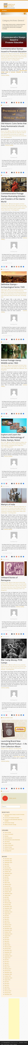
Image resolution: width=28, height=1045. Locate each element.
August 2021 (7, 875)
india (23, 366)
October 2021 (8, 871)
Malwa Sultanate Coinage (10, 824)
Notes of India (8, 843)
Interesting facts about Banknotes (12, 839)
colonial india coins (12, 132)
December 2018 (8, 928)
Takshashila (9, 58)
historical (24, 443)
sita (18, 585)
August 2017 (7, 957)
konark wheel (6, 295)
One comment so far (7, 717)
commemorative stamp (11, 292)
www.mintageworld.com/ (7, 98)
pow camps (10, 666)
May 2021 (7, 880)
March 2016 (7, 989)
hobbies (2, 445)
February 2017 (8, 968)
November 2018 (8, 930)
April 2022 (7, 866)
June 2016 (7, 983)
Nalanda (11, 56)
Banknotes (18, 442)
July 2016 (7, 981)
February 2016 (8, 990)
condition (7, 443)
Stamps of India (16, 53)
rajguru (24, 509)
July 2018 (7, 937)
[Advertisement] (14, 1018)
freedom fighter (17, 508)
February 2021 (8, 884)
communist (11, 508)
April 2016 (7, 987)
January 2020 (8, 904)
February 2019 (8, 924)
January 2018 (8, 948)
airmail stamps (8, 290)
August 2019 (7, 913)
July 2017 (7, 959)
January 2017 (8, 970)
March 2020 (7, 901)
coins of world (21, 584)
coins (25, 442)
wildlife (12, 368)
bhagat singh (21, 506)
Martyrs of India (8, 504)
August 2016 (7, 979)
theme (22, 445)
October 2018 (8, 932)
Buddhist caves (4, 292)
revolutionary (9, 511)
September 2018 (8, 934)
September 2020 (8, 893)
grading (16, 443)
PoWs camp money (16, 666)
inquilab (2, 509)
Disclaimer (21, 1042)
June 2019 (7, 917)
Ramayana (12, 585)
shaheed (14, 511)
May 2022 (7, 864)
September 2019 (8, 912)
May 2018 (7, 941)
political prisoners (19, 509)
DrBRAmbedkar (24, 53)
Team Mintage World (15, 59)
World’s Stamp (7, 210)
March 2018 (7, 945)
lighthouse (6, 445)
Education (3, 55)
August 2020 (7, 895)
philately (13, 509)
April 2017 (7, 965)
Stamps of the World (11, 205)
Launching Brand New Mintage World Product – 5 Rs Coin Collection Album (14, 744)
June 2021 (7, 879)
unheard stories (4, 588)
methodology (11, 445)
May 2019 (7, 919)
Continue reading (6, 75)
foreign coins (19, 132)
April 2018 (7, 943)
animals (9, 366)
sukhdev (21, 511)
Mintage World (7, 1042)
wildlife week (21, 368)
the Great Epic (23, 587)
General (11, 53)
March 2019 (7, 923)
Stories (11, 587)
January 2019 (8, 926)
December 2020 (8, 888)
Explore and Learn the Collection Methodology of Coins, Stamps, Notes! (12, 437)
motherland (9, 509)
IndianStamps (20, 293)
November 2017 (8, 952)
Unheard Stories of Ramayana (13, 588)
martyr (5, 509)
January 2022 (8, 868)
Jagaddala (8, 56)
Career (11, 1044)
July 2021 (7, 877)
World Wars (3, 669)
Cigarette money (4, 666)
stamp (19, 295)
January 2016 (8, 992)
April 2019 (7, 921)
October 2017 (8, 954)
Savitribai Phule (4, 58)
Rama (9, 585)
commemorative (14, 366)
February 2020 (8, 902)
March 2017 (7, 967)
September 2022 (8, 862)
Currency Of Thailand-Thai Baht (12, 817)
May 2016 (7, 985)
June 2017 (7, 961)
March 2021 (7, 882)
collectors (3, 443)
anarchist (17, 506)
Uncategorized (8, 850)
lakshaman (5, 585)
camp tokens (23, 664)
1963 (6, 366)
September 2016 (8, 978)
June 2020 (7, 899)
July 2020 (7, 897)
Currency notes (12, 443)
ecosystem (20, 366)
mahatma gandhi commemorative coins (10, 134)
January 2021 (8, 886)
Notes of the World (9, 845)
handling (20, 443)
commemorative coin (5, 508)
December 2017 (8, 950)
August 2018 (7, 935)
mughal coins (21, 134)
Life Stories (22, 203)
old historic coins (11, 135)
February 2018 (8, 946)
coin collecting (6, 132)
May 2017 (7, 963)
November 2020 (8, 890)
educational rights (8, 55)
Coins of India (12, 582)
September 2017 (8, 956)
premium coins (18, 135)
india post (5, 293)
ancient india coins (16, 131)
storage (18, 445)
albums (14, 442)
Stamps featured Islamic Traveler (15, 206)
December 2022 (8, 858)
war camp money (7, 668)
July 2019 (7, 915)
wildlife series (16, 368)
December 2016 (8, 972)
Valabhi (13, 58)
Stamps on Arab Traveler (8, 208)
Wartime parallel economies (20, 668)
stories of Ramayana (17, 587)
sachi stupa (15, 295)
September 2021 (8, 873)
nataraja (10, 295)
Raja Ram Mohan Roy (23, 56)
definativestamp (19, 292)
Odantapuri (16, 56)
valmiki (20, 588)
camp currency (17, 664)
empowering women (16, 55)
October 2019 (8, 910)
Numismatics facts (4, 135)
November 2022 (8, 860)
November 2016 (8, 974)
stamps (15, 445)
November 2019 (8, 908)
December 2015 (8, 994)
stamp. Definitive (7, 368)
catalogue (22, 442)
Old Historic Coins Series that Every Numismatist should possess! (14, 126)
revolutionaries (4, 511)
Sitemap (15, 1044)
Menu (5, 10)
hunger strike (22, 508)
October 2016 (8, 976)
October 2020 (8, 891)
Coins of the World (9, 834)
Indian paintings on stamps (13, 293)
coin (25, 506)
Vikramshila (17, 58)
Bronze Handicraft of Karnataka (18, 290)
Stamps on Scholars (17, 208)
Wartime (12, 668)
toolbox (2, 446)
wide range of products (19, 756)
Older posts (10, 798)
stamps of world (6, 587)
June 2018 (7, 939)
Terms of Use (6, 1044)
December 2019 (8, 906)
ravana (16, 585)
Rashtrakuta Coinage (9, 822)
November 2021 (8, 869)
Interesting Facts (16, 203)
